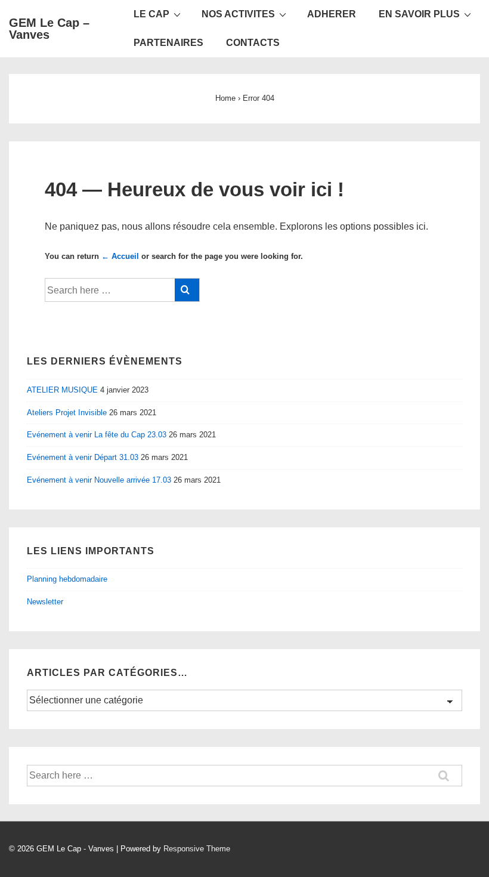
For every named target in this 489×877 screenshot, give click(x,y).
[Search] (187, 290)
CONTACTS (253, 43)
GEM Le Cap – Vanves (49, 28)
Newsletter (45, 601)
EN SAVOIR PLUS (419, 14)
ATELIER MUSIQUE (62, 389)
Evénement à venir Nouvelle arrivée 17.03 (99, 479)
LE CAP (151, 14)
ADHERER (331, 14)
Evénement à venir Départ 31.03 (82, 457)
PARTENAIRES (168, 43)
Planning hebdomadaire (67, 579)
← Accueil (120, 256)
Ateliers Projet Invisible (67, 412)
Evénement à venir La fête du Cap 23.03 (96, 434)
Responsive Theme (196, 848)
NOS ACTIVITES (238, 14)
